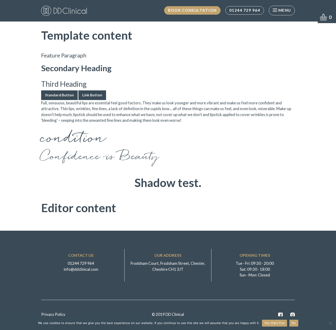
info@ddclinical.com (81, 269)
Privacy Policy (53, 314)
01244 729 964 (244, 10)
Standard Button (59, 95)
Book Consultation (192, 10)
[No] (330, 323)
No (294, 323)
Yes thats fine (274, 323)
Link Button (92, 95)
